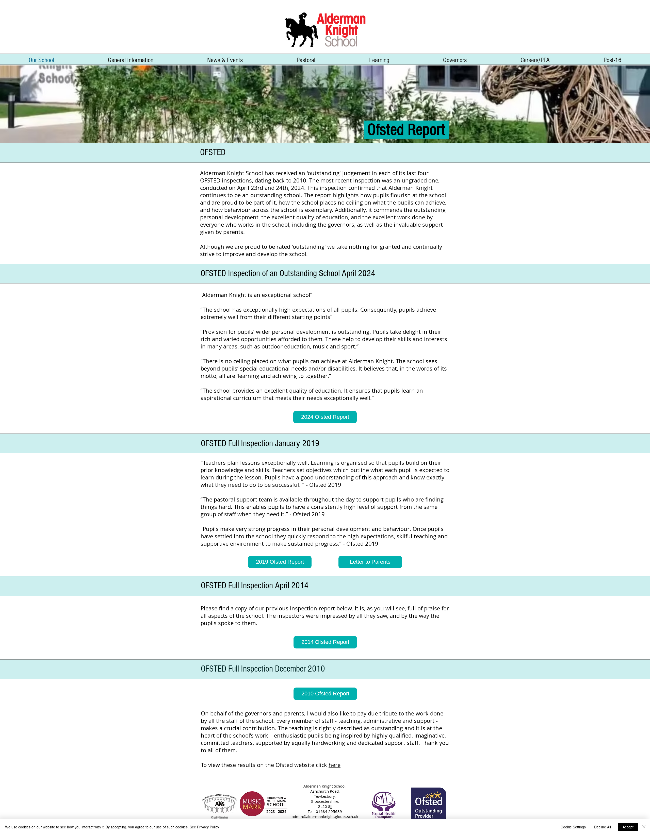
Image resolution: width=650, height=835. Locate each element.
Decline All (602, 826)
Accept (628, 826)
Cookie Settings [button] (573, 826)
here (334, 765)
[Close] (644, 827)
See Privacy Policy (204, 826)
